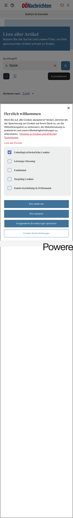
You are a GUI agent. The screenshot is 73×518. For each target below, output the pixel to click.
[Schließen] (68, 108)
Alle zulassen (36, 213)
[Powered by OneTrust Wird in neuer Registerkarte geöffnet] (57, 244)
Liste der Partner (13, 143)
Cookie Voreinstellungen (36, 233)
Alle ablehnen (36, 204)
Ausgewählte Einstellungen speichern (36, 223)
